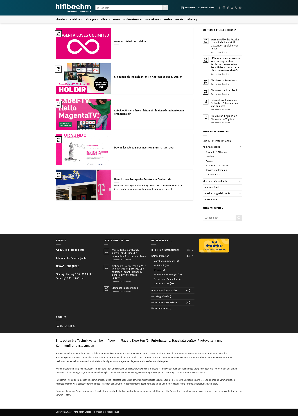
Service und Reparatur (217, 170)
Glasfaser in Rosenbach (224, 80)
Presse (209, 161)
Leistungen (90, 19)
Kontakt (179, 19)
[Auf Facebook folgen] (220, 7)
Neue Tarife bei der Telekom (130, 41)
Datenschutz (112, 412)
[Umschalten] (240, 141)
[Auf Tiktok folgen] (228, 7)
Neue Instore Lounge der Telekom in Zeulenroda (142, 179)
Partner (117, 19)
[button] (188, 7)
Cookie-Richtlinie (65, 326)
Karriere (168, 19)
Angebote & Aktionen (216, 152)
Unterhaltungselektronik (216, 193)
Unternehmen (152, 19)
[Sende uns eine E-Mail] (232, 7)
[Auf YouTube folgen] (240, 7)
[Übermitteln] (165, 7)
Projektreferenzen (132, 19)
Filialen (104, 19)
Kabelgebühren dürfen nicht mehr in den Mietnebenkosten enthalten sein (149, 112)
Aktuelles (60, 19)
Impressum (98, 412)
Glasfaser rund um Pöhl (224, 90)
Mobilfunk (211, 156)
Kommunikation (212, 146)
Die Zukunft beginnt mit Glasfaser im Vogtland (224, 117)
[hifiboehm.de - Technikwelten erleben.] (73, 7)
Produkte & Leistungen (217, 165)
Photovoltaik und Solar (215, 181)
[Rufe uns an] (236, 7)
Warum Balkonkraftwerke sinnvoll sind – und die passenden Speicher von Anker (225, 44)
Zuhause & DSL (213, 174)
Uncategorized (211, 187)
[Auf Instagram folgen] (224, 7)
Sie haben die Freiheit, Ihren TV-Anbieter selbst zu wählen (148, 76)
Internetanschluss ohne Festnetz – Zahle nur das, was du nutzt (224, 103)
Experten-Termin (206, 8)
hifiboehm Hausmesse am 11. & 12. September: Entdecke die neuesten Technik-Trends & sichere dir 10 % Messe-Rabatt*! (225, 64)
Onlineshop (191, 19)
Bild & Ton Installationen (217, 140)
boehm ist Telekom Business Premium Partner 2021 (144, 147)
